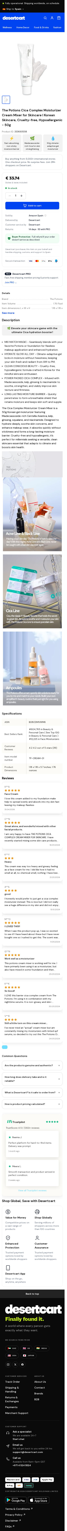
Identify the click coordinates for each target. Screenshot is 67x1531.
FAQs (10, 1526)
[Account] (52, 18)
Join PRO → (11, 282)
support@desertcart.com (28, 1452)
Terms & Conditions (19, 1509)
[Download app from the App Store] (38, 1500)
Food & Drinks (41, 27)
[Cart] (59, 18)
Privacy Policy (15, 1514)
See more (8, 313)
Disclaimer (13, 1520)
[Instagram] (8, 1364)
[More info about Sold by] (45, 215)
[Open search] (45, 18)
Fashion (57, 27)
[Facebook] (22, 1364)
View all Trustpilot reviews (32, 1190)
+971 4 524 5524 (22, 1465)
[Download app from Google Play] (15, 1500)
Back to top (32, 1293)
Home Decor (23, 27)
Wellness (7, 27)
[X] (15, 1364)
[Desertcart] (14, 18)
